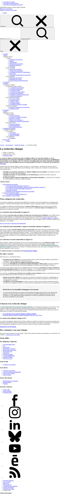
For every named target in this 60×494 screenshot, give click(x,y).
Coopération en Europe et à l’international (19, 72)
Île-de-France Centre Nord (9, 350)
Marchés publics (7, 382)
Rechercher (3, 38)
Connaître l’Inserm (5, 54)
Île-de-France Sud (7, 351)
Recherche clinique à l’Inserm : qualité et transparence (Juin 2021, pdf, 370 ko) (22, 315)
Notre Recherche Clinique (30, 250)
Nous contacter (7, 482)
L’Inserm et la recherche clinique (11, 193)
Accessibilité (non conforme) (10, 486)
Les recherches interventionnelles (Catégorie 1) (18, 186)
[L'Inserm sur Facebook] (15, 405)
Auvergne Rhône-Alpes (9, 344)
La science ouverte (14, 100)
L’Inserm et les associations (16, 70)
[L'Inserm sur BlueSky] (15, 442)
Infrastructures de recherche (16, 63)
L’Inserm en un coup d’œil (15, 59)
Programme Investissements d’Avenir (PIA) (20, 75)
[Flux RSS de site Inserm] (15, 478)
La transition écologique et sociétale (18, 104)
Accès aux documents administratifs (12, 372)
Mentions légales (7, 484)
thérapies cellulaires (47, 218)
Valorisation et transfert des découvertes (19, 94)
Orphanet (5, 383)
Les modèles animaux (14, 103)
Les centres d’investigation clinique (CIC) (16, 194)
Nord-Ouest (6, 353)
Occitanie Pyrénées (8, 357)
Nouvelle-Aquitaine (8, 354)
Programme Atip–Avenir (15, 79)
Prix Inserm (12, 66)
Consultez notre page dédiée (13, 334)
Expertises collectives (14, 124)
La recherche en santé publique (17, 92)
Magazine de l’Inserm (14, 118)
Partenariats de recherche (15, 69)
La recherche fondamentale (16, 89)
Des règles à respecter (11, 190)
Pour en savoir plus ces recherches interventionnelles (13, 223)
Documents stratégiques (15, 65)
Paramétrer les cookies (8, 489)
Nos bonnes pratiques (14, 99)
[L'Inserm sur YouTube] (15, 454)
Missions (11, 61)
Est (4, 346)
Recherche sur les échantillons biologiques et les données (20, 191)
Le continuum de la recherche (16, 87)
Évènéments (12, 138)
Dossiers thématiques (14, 115)
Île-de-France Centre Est (9, 348)
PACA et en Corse (7, 358)
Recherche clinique (8, 155)
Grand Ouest (6, 347)
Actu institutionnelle (14, 134)
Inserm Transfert (7, 391)
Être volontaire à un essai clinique (11, 195)
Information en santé (6, 110)
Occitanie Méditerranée (9, 355)
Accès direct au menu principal (10, 3)
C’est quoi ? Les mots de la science (18, 117)
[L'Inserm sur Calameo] (15, 466)
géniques (56, 218)
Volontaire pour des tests (9, 370)
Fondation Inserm (7, 392)
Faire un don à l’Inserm (9, 373)
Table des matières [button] (5, 181)
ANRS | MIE (6, 389)
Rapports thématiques (14, 125)
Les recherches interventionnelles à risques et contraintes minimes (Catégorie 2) (26, 187)
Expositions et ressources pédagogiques (19, 121)
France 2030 (12, 73)
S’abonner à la (9, 364)
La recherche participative (15, 96)
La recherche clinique (14, 90)
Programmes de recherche (15, 77)
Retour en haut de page (6, 493)
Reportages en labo (14, 108)
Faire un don (6, 139)
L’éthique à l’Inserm (14, 101)
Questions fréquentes (8, 480)
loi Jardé (3, 163)
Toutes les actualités (14, 135)
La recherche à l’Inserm (6, 82)
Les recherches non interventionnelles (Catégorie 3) (19, 188)
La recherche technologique (16, 93)
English (5, 12)
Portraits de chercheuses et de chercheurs (19, 107)
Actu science (12, 132)
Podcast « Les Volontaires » (16, 120)
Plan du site (6, 483)
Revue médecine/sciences (15, 127)
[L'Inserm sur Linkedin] (15, 430)
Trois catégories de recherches (10, 184)
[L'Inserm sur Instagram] (15, 417)
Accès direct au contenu (9, 2)
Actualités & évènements (9, 128)
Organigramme (13, 62)
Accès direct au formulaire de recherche (13, 4)
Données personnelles (8, 487)
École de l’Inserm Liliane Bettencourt (18, 80)
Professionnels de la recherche (10, 381)
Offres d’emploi (7, 375)
